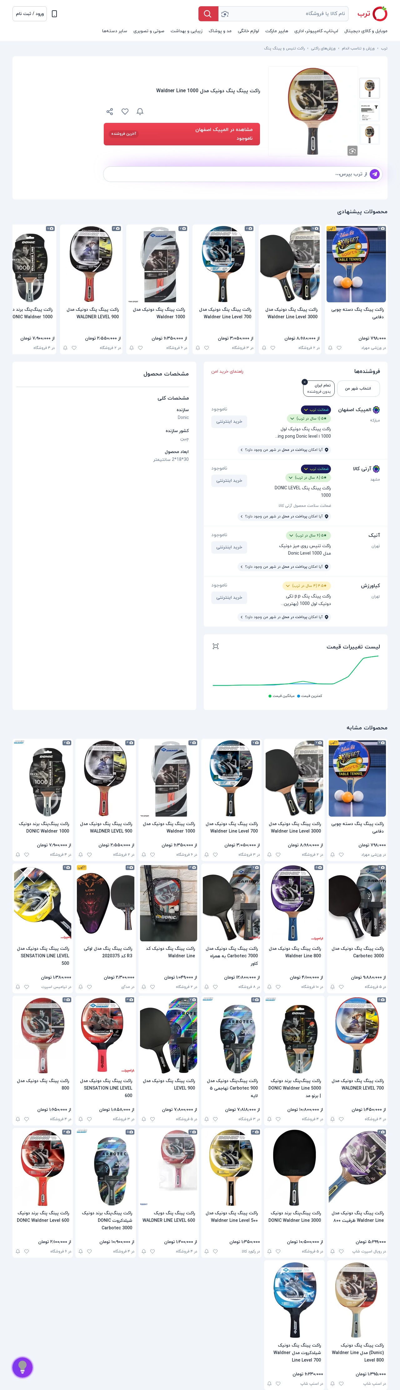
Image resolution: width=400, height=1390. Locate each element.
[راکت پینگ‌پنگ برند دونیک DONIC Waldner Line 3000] (294, 1168)
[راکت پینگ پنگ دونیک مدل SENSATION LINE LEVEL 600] (105, 1035)
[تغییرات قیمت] (140, 111)
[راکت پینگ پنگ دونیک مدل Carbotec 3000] (357, 903)
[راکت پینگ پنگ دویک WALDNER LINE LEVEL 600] (168, 1168)
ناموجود (219, 409)
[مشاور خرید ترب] (22, 1367)
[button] (29, 13)
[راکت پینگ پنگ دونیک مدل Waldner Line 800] (294, 903)
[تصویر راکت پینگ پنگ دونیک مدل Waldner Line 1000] (369, 88)
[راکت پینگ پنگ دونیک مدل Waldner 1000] (157, 264)
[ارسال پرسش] (375, 174)
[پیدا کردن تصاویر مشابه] (353, 151)
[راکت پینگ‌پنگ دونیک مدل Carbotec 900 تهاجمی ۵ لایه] (231, 1035)
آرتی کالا (362, 469)
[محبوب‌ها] (125, 111)
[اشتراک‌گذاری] (110, 112)
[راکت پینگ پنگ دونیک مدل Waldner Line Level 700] (223, 264)
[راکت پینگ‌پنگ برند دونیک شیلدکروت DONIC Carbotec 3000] (105, 1168)
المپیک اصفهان (354, 409)
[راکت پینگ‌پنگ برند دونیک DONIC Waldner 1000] (42, 778)
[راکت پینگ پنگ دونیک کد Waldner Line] (168, 903)
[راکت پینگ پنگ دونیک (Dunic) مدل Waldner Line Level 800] (357, 1300)
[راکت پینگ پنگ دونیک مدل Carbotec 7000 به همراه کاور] (231, 903)
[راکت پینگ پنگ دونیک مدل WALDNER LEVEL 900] (91, 264)
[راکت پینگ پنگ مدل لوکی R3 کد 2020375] (105, 903)
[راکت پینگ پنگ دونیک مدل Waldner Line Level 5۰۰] (231, 1168)
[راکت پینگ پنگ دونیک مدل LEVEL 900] (168, 1035)
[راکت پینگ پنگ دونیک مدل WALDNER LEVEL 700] (357, 1035)
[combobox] (283, 13)
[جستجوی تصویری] (224, 13)
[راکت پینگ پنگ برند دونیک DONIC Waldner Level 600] (42, 1168)
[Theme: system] (54, 13)
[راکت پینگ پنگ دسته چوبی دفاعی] (356, 264)
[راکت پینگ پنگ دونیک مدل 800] (42, 1035)
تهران (376, 546)
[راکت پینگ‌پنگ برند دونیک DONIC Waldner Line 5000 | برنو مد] (294, 1035)
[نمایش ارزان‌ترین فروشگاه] (205, 111)
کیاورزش (370, 585)
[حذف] (305, 382)
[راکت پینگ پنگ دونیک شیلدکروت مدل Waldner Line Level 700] (294, 1300)
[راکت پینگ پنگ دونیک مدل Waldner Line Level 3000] (290, 264)
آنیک (374, 535)
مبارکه (375, 420)
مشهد (375, 479)
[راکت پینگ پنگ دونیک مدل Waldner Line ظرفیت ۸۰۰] (357, 1168)
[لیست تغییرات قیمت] (215, 647)
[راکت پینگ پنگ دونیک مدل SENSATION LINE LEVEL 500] (42, 903)
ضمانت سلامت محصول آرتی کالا (305, 505)
